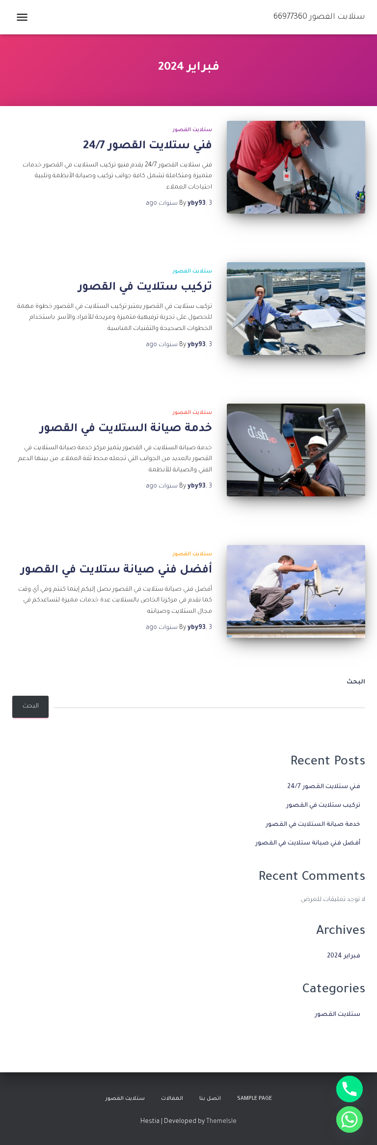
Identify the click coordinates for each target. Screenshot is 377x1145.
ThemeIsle (221, 1121)
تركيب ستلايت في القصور (145, 288)
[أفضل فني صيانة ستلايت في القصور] (296, 591)
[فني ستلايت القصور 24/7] (296, 167)
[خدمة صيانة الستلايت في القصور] (296, 450)
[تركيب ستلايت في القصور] (296, 308)
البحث (356, 682)
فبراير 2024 (343, 956)
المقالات (172, 1099)
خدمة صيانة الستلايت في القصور (126, 429)
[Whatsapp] (349, 1119)
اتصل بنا (210, 1099)
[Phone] (349, 1089)
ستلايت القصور (192, 130)
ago (179, 203)
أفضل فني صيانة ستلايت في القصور (116, 571)
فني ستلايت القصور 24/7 (147, 146)
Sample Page (254, 1099)
